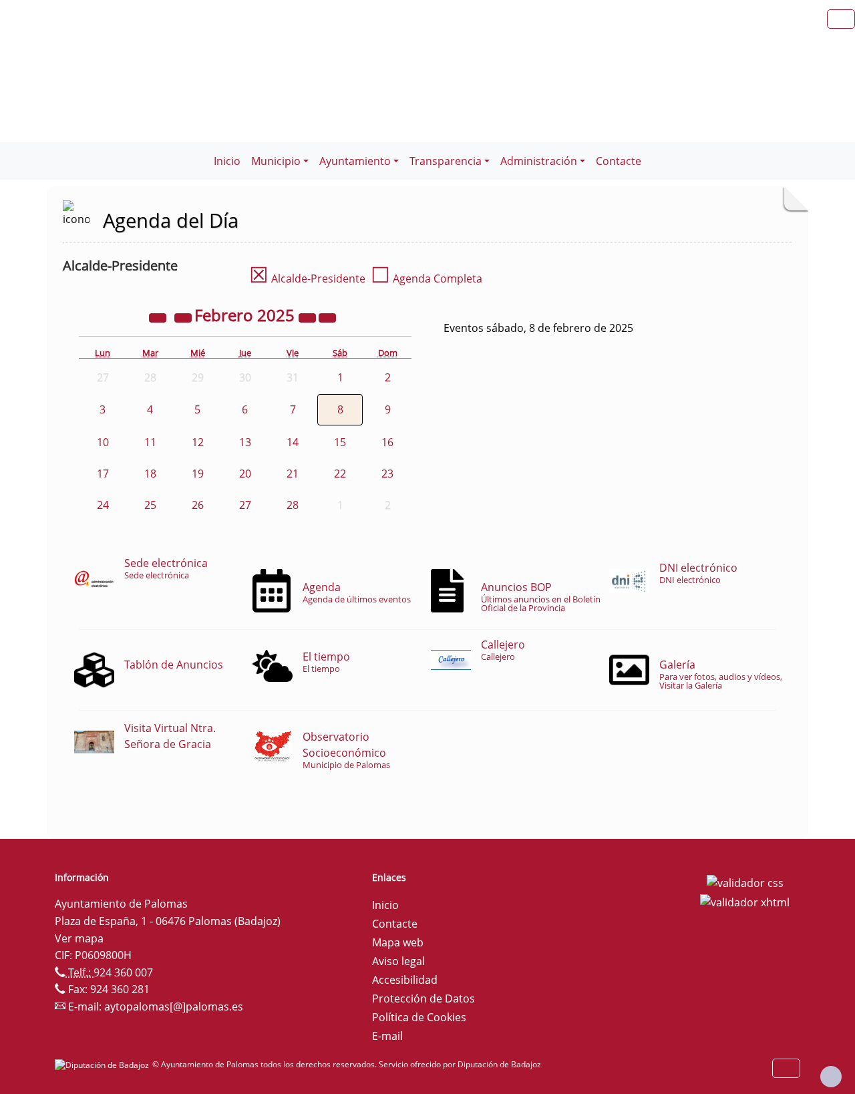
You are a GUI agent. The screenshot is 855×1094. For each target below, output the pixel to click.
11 (150, 442)
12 (198, 442)
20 (245, 473)
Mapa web (397, 942)
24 (103, 505)
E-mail (387, 1036)
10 (103, 442)
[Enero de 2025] (184, 317)
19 (198, 473)
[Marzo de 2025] (327, 317)
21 (293, 473)
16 (387, 442)
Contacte (618, 161)
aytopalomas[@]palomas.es (173, 1006)
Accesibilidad (405, 979)
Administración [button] (538, 161)
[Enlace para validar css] (745, 881)
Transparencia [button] (445, 161)
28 (293, 505)
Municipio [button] (276, 161)
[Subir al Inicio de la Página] (831, 1076)
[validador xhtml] (745, 901)
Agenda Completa (426, 278)
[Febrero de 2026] (309, 317)
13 (245, 442)
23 (387, 473)
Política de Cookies (419, 1017)
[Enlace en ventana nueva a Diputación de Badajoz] (103, 1064)
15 (340, 442)
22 (340, 473)
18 (150, 473)
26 (198, 505)
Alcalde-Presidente (307, 278)
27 (245, 505)
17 (103, 473)
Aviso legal (398, 961)
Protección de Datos (423, 998)
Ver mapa (79, 938)
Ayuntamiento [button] (355, 161)
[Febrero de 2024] (159, 317)
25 (150, 505)
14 (293, 442)
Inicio (227, 161)
